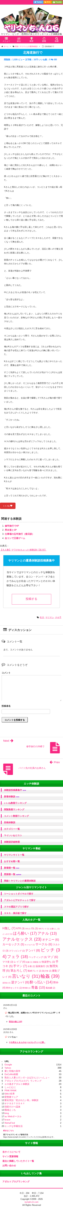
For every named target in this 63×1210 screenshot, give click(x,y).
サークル (43, 944)
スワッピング (17, 951)
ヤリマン (49, 617)
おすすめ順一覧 (12, 861)
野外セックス (14, 988)
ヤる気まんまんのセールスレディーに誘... (27, 1042)
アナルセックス (22, 939)
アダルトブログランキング (16, 1181)
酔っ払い (41, 982)
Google (8, 1064)
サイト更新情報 (10, 1156)
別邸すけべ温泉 (12, 1106)
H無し (8, 928)
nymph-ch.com (31, 1202)
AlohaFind (10, 1123)
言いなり (26, 976)
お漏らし (55, 929)
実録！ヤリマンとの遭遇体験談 (20, 881)
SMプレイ (43, 929)
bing (7, 1113)
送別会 (6, 983)
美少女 (46, 971)
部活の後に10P (15, 1021)
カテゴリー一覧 (12, 829)
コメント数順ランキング (16, 816)
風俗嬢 (50, 988)
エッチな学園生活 (14, 1126)
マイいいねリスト (13, 835)
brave (7, 1119)
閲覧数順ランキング (14, 809)
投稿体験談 (9, 822)
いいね (6, 506)
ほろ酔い (25, 933)
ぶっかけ (7, 934)
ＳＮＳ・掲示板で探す (15, 913)
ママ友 (7, 961)
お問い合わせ (9, 1165)
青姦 (38, 987)
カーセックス (13, 944)
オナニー (50, 939)
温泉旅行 (42, 966)
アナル (47, 933)
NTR (20, 928)
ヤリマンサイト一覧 (14, 855)
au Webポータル (13, 1116)
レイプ (19, 961)
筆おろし (18, 970)
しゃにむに (10, 1087)
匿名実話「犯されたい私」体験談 (21, 1100)
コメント (6, 672)
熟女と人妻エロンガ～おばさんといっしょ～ (27, 1077)
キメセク (30, 945)
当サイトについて (11, 1152)
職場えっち (10, 1110)
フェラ (17, 956)
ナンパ (32, 950)
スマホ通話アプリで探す (16, 906)
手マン (20, 966)
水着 (31, 966)
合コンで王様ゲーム (15, 538)
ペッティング (38, 957)
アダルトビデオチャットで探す (20, 900)
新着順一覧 (11, 868)
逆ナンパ (20, 982)
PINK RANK (10, 1090)
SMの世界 (10, 1093)
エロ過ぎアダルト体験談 (17, 1084)
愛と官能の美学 (12, 1071)
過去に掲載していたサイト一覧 (18, 1161)
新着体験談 (11, 796)
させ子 (58, 617)
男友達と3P (11, 530)
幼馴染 (37, 962)
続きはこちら (8, 1130)
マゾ (52, 957)
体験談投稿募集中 (15, 790)
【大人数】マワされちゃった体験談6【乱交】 (23, 549)
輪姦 (50, 976)
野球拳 (26, 988)
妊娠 (29, 962)
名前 (31, 706)
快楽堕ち (48, 961)
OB (28, 929)
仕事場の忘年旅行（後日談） (19, 534)
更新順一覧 (12, 874)
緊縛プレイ (34, 971)
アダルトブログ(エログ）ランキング (23, 1080)
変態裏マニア (11, 1097)
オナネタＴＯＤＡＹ (15, 1103)
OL (34, 928)
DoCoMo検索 (11, 1074)
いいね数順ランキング (15, 803)
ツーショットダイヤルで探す (18, 894)
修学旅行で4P (12, 525)
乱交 (42, 617)
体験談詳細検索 (12, 842)
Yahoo (8, 1067)
